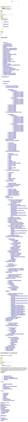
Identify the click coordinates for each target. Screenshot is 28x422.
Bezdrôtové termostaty (15, 243)
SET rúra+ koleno (12, 164)
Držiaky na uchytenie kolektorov (15, 276)
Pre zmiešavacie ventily (16, 202)
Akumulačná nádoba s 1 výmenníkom (16, 269)
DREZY (7, 196)
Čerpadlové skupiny (12, 327)
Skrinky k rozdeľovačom (13, 287)
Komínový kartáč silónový (13, 193)
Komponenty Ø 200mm (18, 96)
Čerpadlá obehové (12, 330)
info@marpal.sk (6, 409)
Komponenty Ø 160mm (18, 94)
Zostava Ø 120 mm (12, 144)
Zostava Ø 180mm (12, 109)
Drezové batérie (14, 339)
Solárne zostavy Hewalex (13, 275)
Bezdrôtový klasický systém (16, 224)
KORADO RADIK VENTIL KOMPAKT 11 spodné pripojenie (18, 306)
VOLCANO (11, 263)
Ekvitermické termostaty (16, 249)
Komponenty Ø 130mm (18, 91)
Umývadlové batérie (15, 338)
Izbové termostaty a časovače (14, 204)
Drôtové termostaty (15, 240)
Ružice (9, 157)
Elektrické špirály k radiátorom (14, 317)
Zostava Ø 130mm (12, 106)
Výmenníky (10, 179)
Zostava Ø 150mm (12, 107)
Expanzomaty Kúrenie (13, 323)
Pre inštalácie (13, 203)
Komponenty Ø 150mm (18, 93)
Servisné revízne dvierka (13, 185)
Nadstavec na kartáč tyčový (14, 195)
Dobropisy (5, 395)
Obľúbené (5, 397)
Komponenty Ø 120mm (18, 116)
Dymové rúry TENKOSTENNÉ (12, 170)
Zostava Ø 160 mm (12, 147)
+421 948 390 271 (6, 410)
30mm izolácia (14, 90)
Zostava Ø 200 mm (12, 149)
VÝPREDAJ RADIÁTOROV (12, 85)
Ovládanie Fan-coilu (15, 255)
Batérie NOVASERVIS (13, 337)
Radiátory (8, 291)
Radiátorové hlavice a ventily (12, 318)
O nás (4, 385)
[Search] (2, 16)
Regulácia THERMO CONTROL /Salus (14, 236)
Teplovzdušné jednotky (10, 261)
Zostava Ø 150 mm (12, 146)
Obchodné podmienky (7, 384)
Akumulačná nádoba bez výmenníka (15, 268)
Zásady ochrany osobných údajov (10, 386)
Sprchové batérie (14, 342)
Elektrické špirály (9, 319)
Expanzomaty (8, 320)
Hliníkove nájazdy (9, 349)
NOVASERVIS (14, 286)
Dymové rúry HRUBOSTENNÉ (12, 151)
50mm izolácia (14, 97)
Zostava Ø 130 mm (12, 145)
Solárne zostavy (9, 272)
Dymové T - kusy (12, 165)
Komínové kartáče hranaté (13, 191)
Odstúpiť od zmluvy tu (8, 388)
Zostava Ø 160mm (12, 108)
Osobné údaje (6, 393)
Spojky (9, 166)
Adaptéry (10, 281)
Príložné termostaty (15, 248)
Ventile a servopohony (10, 348)
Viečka (9, 158)
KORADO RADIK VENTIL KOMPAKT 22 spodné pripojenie (18, 310)
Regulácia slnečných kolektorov (14, 218)
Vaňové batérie (14, 340)
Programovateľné (17, 242)
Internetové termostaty (15, 247)
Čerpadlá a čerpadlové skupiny (12, 325)
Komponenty (11, 89)
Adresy (4, 396)
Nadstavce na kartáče (12, 190)
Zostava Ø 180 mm (12, 148)
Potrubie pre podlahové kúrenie (14, 280)
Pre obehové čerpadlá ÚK (16, 200)
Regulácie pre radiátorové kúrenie (15, 222)
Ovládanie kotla (11, 238)
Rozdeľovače (11, 283)
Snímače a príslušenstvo (13, 221)
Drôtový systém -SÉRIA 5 (16, 227)
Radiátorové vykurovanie (16, 253)
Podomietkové (14, 288)
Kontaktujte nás (6, 387)
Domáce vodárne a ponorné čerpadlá (15, 333)
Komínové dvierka (9, 180)
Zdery (9, 159)
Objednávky (5, 394)
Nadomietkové (14, 289)
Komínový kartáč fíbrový (13, 192)
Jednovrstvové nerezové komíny (12, 140)
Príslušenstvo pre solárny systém (15, 274)
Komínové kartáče (9, 186)
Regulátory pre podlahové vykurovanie (16, 225)
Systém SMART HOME (13, 251)
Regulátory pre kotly (12, 219)
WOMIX (13, 285)
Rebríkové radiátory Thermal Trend (15, 293)
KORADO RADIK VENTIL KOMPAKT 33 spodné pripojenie (18, 313)
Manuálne (16, 241)
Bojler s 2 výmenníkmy (13, 270)
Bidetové (13, 343)
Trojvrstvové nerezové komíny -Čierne (14, 112)
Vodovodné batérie (9, 334)
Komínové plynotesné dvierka (14, 184)
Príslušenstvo (13, 259)
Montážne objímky (12, 167)
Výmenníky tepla (11, 161)
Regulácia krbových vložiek (14, 217)
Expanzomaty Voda (12, 324)
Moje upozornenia (7, 399)
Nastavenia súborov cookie (8, 400)
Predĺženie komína (9, 139)
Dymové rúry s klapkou (13, 154)
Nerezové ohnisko (9, 350)
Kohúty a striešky (12, 178)
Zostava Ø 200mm (12, 110)
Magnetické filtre (11, 260)
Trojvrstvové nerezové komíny (12, 87)
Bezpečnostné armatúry (10, 346)
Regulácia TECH (9, 197)
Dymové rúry (11, 153)
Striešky (10, 168)
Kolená (9, 155)
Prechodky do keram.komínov (14, 163)
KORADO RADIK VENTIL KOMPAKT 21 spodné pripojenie (18, 308)
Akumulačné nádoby (10, 266)
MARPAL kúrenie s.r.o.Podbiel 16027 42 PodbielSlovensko (5, 406)
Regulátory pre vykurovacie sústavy (15, 199)
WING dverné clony (12, 265)
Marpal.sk (5, 83)
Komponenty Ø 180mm (18, 95)
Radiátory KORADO (12, 294)
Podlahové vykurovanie (13, 250)
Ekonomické (13, 331)
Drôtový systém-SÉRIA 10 (13, 235)
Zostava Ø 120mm (12, 104)
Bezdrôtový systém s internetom (17, 223)
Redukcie (10, 160)
